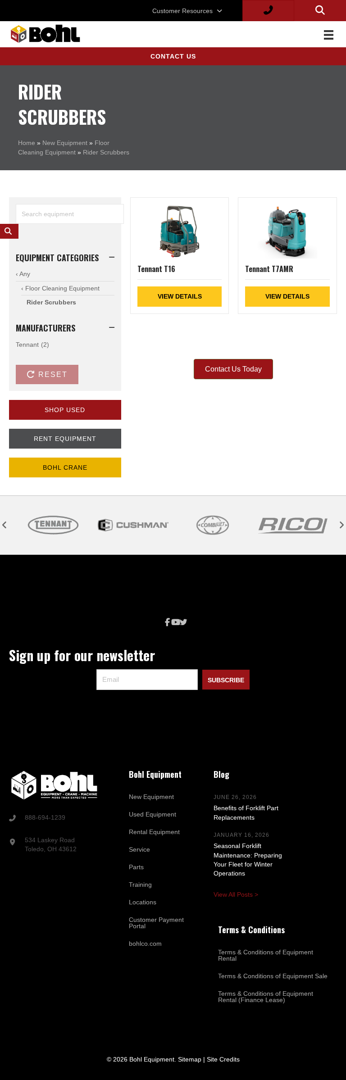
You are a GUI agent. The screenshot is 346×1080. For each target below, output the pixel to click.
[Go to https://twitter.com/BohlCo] (183, 623)
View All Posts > (236, 894)
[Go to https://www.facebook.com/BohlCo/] (167, 622)
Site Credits (223, 1059)
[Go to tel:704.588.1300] (57, 818)
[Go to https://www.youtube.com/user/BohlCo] (175, 622)
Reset (52, 374)
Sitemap (189, 1059)
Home (26, 142)
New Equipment (64, 142)
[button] (173, 56)
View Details (180, 296)
